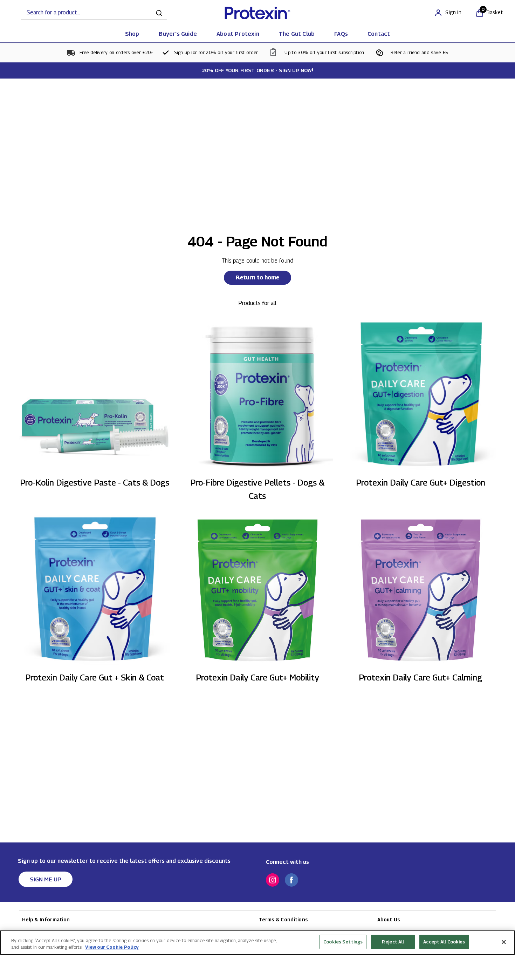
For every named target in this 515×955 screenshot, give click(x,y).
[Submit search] (159, 12)
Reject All (393, 941)
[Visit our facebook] (291, 880)
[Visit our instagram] (272, 880)
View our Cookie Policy (112, 947)
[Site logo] (257, 13)
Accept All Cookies (444, 941)
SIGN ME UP (45, 879)
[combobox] (94, 13)
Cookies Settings (343, 941)
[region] (257, 942)
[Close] (503, 942)
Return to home (257, 277)
